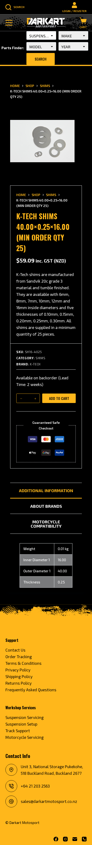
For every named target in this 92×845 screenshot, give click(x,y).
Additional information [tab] (46, 490)
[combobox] (41, 35)
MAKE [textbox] (66, 36)
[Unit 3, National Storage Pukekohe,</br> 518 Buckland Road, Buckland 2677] (11, 770)
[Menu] (9, 22)
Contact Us (15, 650)
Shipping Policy (19, 676)
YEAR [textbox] (65, 46)
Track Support (17, 730)
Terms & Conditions (23, 663)
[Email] (74, 839)
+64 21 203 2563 (35, 786)
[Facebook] (56, 839)
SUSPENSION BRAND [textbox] (42, 36)
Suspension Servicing (24, 717)
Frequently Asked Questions (30, 689)
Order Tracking (18, 656)
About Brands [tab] (46, 506)
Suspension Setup (21, 724)
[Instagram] (65, 839)
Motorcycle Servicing (24, 737)
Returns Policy (18, 683)
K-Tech (35, 364)
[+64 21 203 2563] (11, 786)
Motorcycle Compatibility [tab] (46, 524)
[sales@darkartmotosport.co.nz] (11, 801)
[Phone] (84, 839)
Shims (40, 358)
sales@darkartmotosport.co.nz (49, 801)
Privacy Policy (17, 669)
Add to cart (59, 398)
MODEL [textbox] (35, 46)
